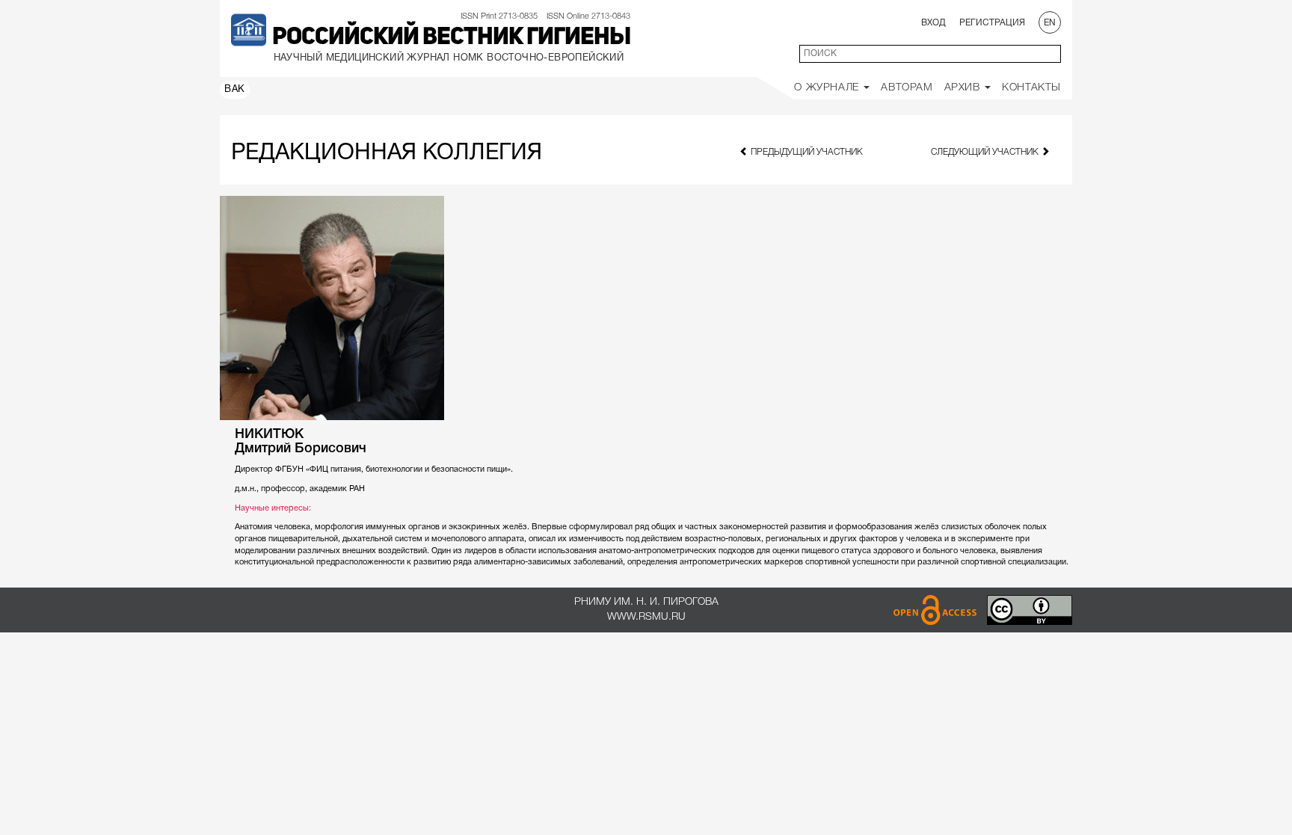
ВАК (234, 89)
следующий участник (986, 152)
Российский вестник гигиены (451, 38)
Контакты (1031, 88)
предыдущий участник (805, 152)
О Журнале (828, 88)
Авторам (906, 88)
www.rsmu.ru (646, 617)
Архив (964, 88)
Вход (933, 23)
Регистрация (992, 23)
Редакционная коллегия (386, 154)
